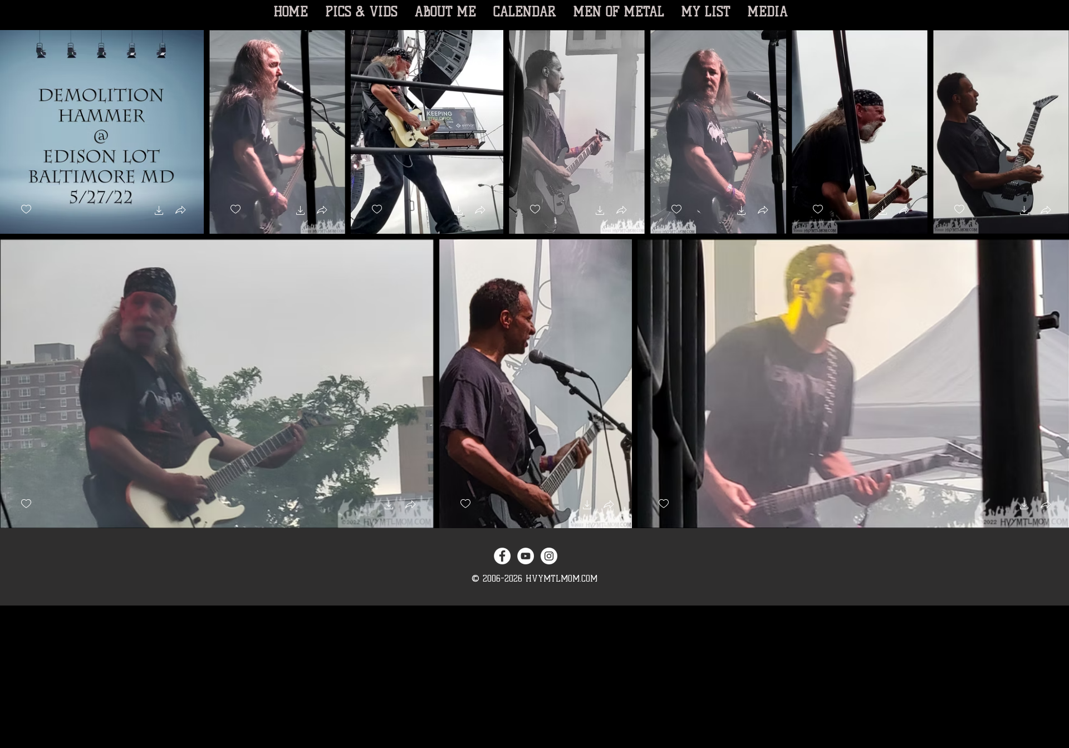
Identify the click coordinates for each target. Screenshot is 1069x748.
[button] (159, 211)
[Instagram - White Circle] (549, 556)
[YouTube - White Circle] (525, 556)
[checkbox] (26, 209)
